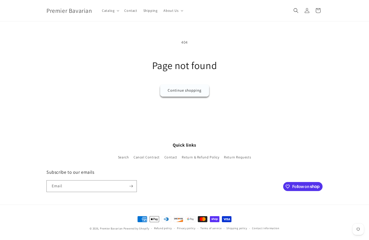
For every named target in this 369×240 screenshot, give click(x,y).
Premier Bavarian (111, 228)
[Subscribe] (131, 186)
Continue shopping (185, 90)
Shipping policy (236, 228)
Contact (170, 157)
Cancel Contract (147, 157)
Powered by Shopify (136, 228)
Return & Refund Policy (200, 157)
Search (123, 157)
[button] (110, 10)
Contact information (265, 228)
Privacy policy (186, 228)
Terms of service (210, 228)
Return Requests (237, 157)
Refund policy (163, 228)
